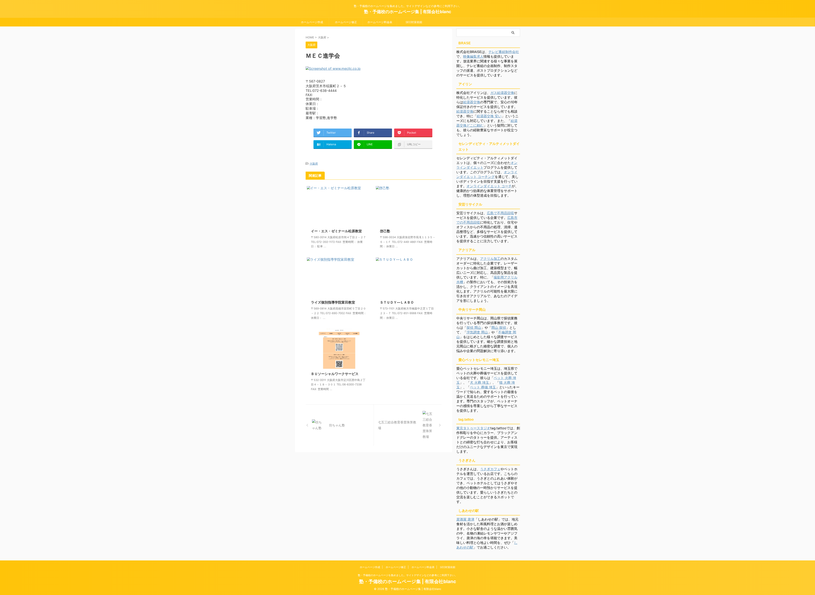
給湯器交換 (471, 102)
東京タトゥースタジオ (473, 428)
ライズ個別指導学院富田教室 (333, 302)
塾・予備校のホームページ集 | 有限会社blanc (407, 11)
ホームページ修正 (346, 22)
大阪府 (314, 163)
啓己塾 (385, 231)
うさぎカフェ (490, 469)
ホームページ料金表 (379, 22)
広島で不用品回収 (500, 213)
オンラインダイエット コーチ (489, 186)
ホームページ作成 (312, 22)
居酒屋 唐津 (465, 519)
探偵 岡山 (474, 327)
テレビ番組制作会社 (503, 52)
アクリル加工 (490, 258)
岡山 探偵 (498, 327)
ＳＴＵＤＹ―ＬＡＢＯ (397, 302)
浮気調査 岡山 (477, 332)
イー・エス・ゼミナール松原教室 (336, 231)
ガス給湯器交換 (502, 93)
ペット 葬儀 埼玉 (483, 387)
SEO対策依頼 (414, 22)
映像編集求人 (473, 56)
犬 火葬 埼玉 (479, 382)
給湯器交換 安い (489, 116)
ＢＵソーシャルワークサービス (334, 374)
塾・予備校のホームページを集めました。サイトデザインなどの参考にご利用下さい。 (407, 575)
